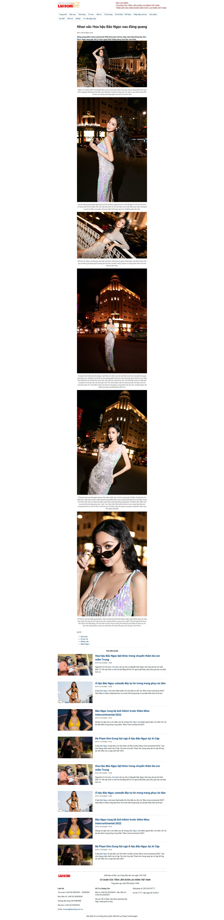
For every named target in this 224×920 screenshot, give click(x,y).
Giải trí (99, 14)
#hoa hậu (84, 637)
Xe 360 (62, 19)
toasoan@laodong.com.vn (73, 909)
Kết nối (70, 19)
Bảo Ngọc (104, 691)
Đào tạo (72, 14)
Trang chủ (63, 14)
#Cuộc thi (84, 639)
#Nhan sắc (84, 641)
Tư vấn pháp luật (89, 19)
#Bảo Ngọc (84, 644)
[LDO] (75, 665)
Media (78, 19)
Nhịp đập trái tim (140, 14)
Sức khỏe (153, 14)
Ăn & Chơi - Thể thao (123, 14)
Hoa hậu (115, 667)
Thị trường (108, 14)
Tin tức (91, 14)
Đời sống (81, 14)
